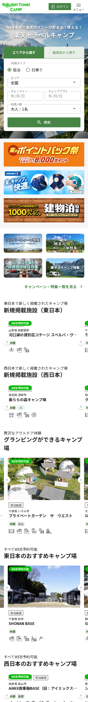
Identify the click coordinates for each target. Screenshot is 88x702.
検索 (47, 122)
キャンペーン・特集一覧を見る (50, 286)
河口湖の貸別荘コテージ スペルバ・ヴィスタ (46, 334)
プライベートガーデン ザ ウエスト (41, 515)
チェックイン (19, 91)
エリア (15, 78)
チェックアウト (58, 91)
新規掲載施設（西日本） (35, 374)
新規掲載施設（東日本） (35, 310)
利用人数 (16, 104)
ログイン (63, 6)
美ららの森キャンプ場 (27, 399)
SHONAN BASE (22, 623)
